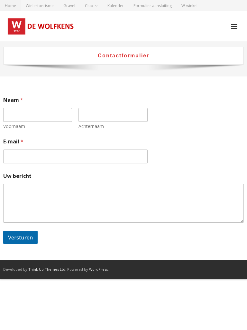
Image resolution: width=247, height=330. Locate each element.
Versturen (20, 237)
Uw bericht (17, 176)
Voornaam (14, 126)
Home (10, 5)
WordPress (98, 269)
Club (89, 5)
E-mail (13, 142)
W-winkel (189, 5)
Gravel (69, 5)
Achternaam (91, 126)
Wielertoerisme (40, 5)
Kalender (115, 5)
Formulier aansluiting (152, 5)
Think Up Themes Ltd (46, 269)
